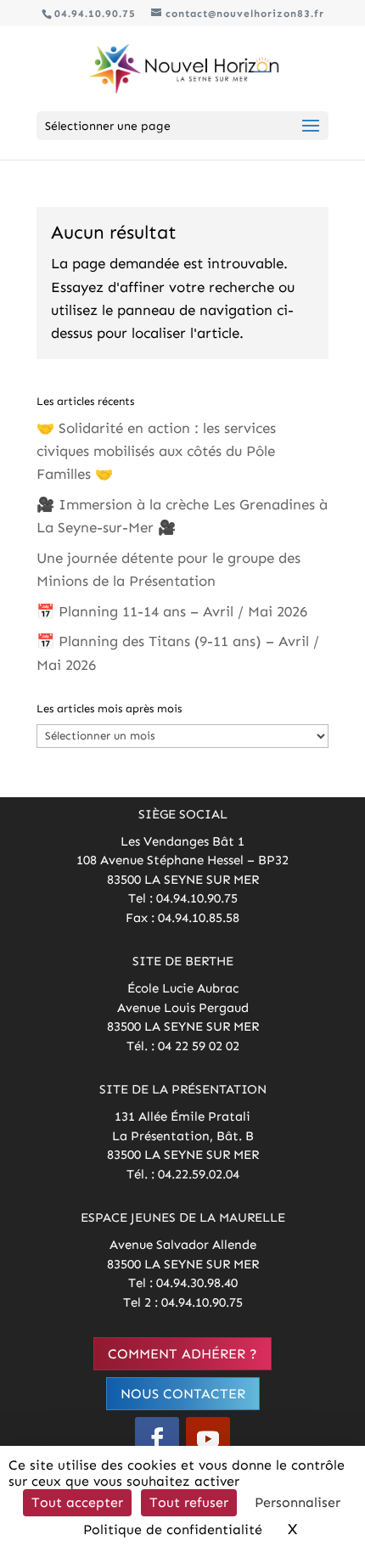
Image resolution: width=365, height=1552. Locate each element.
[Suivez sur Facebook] (157, 1439)
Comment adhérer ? (182, 1354)
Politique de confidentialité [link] (172, 1529)
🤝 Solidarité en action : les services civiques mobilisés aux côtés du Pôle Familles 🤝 (156, 450)
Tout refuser (188, 1502)
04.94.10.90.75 (95, 14)
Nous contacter (183, 1394)
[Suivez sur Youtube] (208, 1439)
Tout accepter (77, 1502)
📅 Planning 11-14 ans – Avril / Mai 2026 (171, 611)
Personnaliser (297, 1502)
